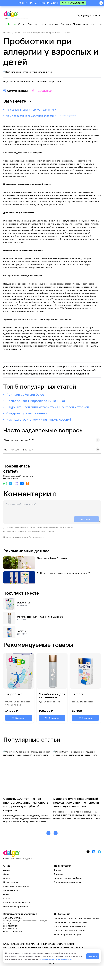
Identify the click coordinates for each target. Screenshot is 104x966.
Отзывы (66, 24)
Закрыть (92, 956)
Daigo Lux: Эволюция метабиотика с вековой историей (47, 407)
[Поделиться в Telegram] (10, 483)
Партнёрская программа (15, 906)
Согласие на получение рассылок (71, 922)
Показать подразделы (67, 116)
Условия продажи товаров (67, 934)
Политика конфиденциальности (70, 926)
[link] (18, 688)
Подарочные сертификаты (67, 882)
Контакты (8, 898)
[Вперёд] (56, 833)
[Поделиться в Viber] (16, 483)
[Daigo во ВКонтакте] (93, 851)
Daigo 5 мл (23, 602)
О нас (21, 24)
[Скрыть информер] (101, 3)
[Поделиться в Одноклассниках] (27, 483)
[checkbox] (38, 527)
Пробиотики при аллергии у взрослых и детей (46, 32)
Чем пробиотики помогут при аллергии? (31, 115)
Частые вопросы (83, 24)
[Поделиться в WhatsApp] (5, 483)
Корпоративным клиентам (16, 902)
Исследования (48, 24)
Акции (12, 24)
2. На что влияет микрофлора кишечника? (63, 572)
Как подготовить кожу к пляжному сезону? (38, 419)
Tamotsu (22, 630)
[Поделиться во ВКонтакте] (22, 483)
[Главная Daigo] (17, 853)
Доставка (59, 874)
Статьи (32, 24)
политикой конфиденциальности (56, 959)
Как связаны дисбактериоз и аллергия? (31, 109)
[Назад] (48, 833)
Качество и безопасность (16, 886)
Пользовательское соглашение (69, 930)
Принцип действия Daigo (25, 394)
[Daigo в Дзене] (88, 851)
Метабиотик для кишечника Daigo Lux (40, 616)
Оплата (57, 870)
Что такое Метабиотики (52, 558)
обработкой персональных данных (59, 527)
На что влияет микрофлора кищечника (35, 401)
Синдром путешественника (27, 413)
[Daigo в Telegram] (99, 851)
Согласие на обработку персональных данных (77, 918)
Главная (7, 32)
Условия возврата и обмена (68, 878)
